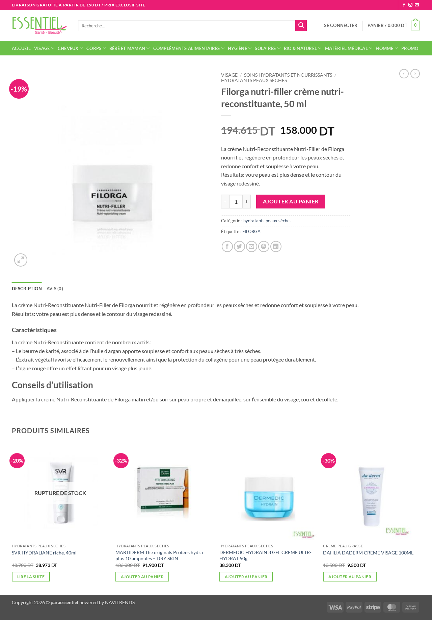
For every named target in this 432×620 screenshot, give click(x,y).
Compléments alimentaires (186, 48)
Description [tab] (27, 288)
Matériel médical (346, 48)
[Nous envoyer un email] (417, 5)
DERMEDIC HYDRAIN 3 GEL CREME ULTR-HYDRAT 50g (265, 555)
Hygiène (237, 48)
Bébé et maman (127, 48)
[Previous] (12, 518)
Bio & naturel (300, 48)
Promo (409, 48)
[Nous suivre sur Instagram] (410, 5)
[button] (340, 25)
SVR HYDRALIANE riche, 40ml (44, 552)
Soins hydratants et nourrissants (288, 75)
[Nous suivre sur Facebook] (404, 5)
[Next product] (404, 73)
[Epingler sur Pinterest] (263, 246)
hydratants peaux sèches (254, 80)
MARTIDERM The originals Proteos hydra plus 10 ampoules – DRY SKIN (159, 555)
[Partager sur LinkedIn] (275, 246)
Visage (42, 48)
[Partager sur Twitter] (239, 246)
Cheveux (68, 48)
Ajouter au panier (291, 201)
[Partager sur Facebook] (227, 246)
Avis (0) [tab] (55, 288)
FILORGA (251, 231)
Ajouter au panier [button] (142, 576)
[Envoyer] (301, 25)
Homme (384, 48)
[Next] (420, 518)
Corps (93, 48)
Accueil (21, 48)
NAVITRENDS (120, 602)
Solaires (265, 48)
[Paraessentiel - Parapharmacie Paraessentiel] (40, 25)
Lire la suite (31, 576)
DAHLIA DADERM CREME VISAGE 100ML (368, 552)
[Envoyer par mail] (251, 246)
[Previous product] (415, 73)
